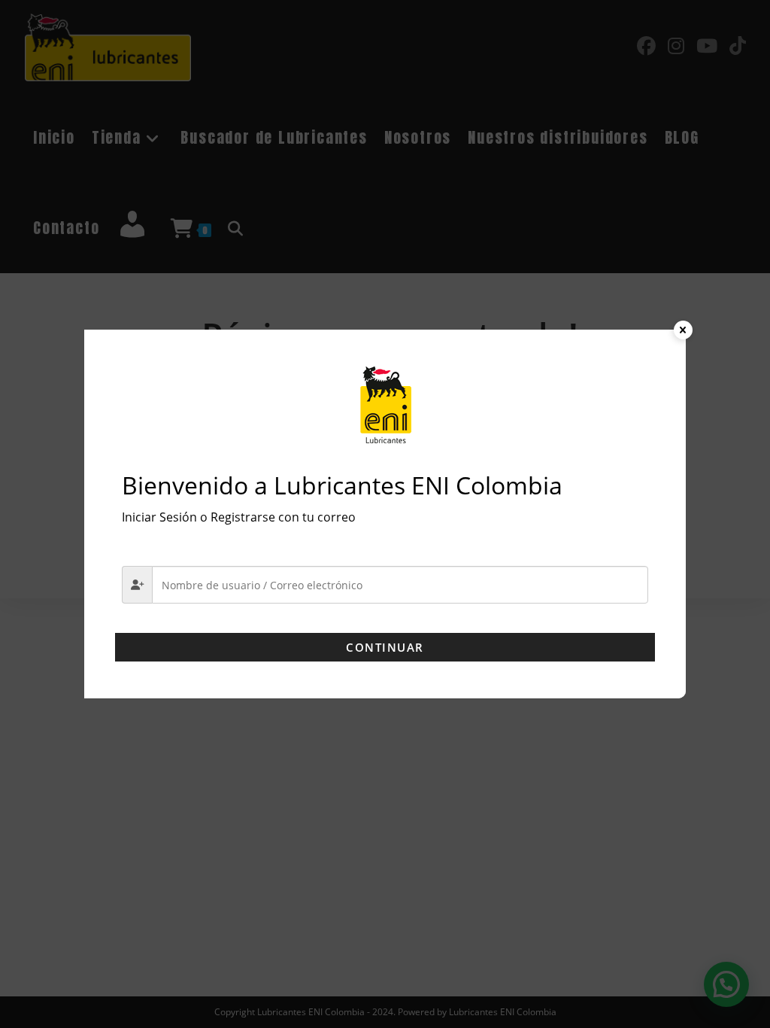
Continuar (385, 647)
